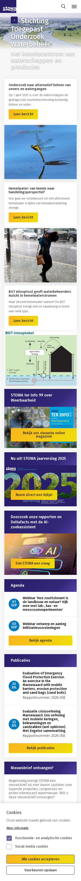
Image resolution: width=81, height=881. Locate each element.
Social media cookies (31, 846)
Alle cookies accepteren (40, 859)
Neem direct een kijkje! (34, 495)
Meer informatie (17, 828)
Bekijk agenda (40, 640)
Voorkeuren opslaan (40, 870)
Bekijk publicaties (41, 748)
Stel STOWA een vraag (33, 563)
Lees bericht (23, 114)
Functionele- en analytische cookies (43, 838)
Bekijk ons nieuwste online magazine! (44, 434)
